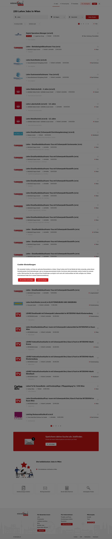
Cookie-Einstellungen (42, 279)
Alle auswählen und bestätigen (26, 279)
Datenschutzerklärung (42, 275)
